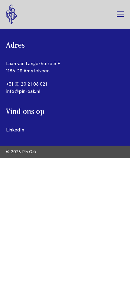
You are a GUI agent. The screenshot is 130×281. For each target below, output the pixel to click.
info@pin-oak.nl (23, 91)
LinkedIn (15, 130)
